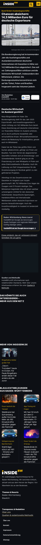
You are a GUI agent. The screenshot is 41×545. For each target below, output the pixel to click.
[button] (38, 4)
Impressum (7, 530)
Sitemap (6, 540)
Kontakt (6, 525)
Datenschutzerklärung (11, 535)
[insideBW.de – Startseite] (11, 3)
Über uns (6, 520)
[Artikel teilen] (35, 97)
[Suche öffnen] (31, 5)
